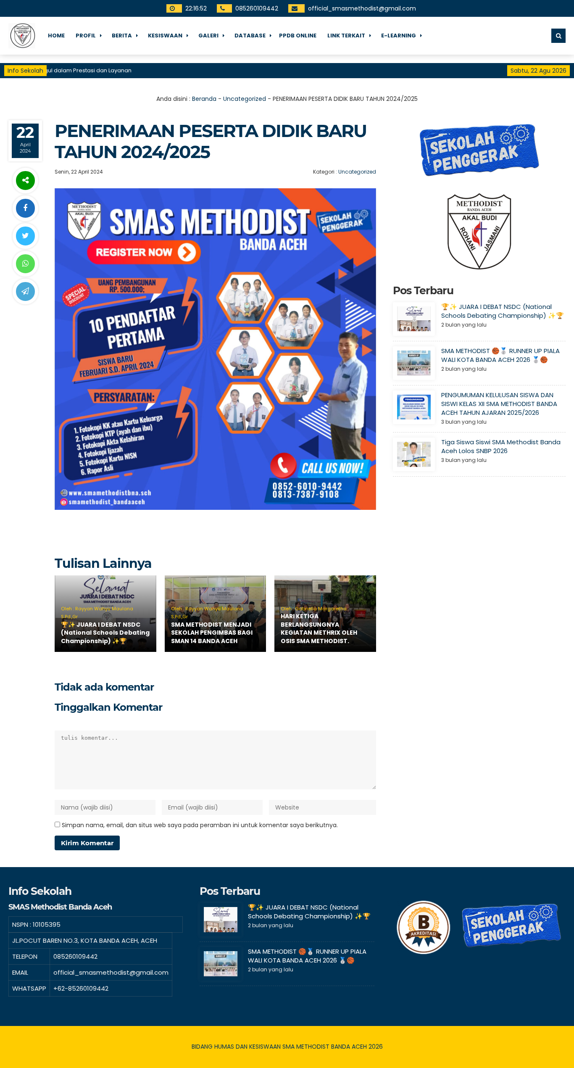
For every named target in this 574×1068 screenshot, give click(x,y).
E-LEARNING (398, 36)
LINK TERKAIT (346, 36)
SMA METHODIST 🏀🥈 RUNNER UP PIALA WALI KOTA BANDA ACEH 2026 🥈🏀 (500, 355)
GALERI (208, 36)
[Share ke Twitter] (25, 236)
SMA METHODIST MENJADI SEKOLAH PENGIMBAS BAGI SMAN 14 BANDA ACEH (212, 632)
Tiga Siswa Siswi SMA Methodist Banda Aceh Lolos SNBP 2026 (501, 446)
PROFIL (86, 36)
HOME (56, 36)
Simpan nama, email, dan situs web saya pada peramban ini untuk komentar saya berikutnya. (200, 825)
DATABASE (250, 36)
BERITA (122, 36)
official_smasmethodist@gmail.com (362, 8)
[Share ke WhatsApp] (25, 264)
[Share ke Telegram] (25, 291)
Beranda (204, 99)
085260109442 (256, 8)
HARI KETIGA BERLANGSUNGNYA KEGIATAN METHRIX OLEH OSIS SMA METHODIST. (319, 628)
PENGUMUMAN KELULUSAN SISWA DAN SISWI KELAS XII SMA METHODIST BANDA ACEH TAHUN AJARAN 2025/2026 (499, 403)
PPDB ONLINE (297, 36)
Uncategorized (244, 99)
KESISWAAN (165, 36)
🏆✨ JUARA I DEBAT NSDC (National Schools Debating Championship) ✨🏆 (105, 632)
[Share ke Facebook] (25, 208)
